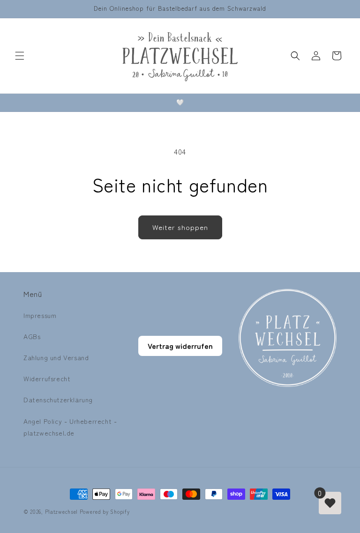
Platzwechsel (61, 511)
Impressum (39, 315)
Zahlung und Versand (56, 357)
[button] (19, 55)
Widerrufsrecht (46, 378)
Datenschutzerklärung (58, 399)
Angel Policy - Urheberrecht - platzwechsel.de (70, 426)
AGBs (31, 336)
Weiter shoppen (180, 227)
